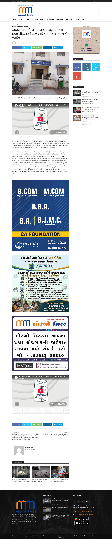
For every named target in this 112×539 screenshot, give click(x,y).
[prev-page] (13, 485)
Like (77, 63)
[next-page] (16, 485)
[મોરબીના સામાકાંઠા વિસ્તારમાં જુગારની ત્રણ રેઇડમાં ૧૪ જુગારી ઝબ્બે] (60, 472)
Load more (86, 124)
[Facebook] (92, 1)
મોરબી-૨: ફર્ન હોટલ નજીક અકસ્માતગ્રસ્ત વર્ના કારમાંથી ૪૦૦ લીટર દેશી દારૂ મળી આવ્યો (90, 117)
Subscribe (77, 72)
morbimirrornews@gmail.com (84, 511)
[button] (98, 19)
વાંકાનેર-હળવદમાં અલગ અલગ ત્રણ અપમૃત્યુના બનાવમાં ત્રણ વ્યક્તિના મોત (90, 92)
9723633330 (82, 515)
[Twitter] (96, 1)
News (22, 26)
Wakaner (25, 26)
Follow (86, 63)
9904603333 (89, 515)
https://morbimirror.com (30, 449)
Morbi (18, 26)
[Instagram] (94, 1)
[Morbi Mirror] (14, 43)
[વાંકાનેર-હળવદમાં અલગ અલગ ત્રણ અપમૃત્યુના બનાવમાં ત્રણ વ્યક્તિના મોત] (21, 472)
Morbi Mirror (21, 43)
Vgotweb (41, 536)
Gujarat (18, 24)
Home (13, 24)
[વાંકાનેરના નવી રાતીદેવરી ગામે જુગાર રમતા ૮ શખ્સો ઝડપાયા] (41, 472)
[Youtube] (99, 1)
